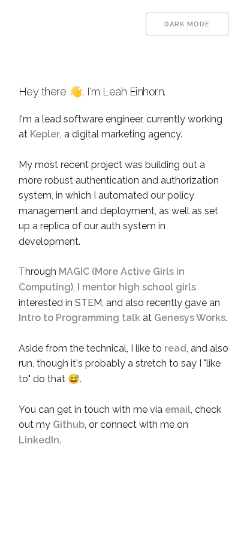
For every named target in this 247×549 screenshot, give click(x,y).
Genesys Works (189, 317)
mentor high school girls (139, 287)
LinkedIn (39, 440)
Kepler (45, 134)
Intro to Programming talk (79, 317)
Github (69, 424)
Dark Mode (187, 24)
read (175, 348)
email (178, 409)
